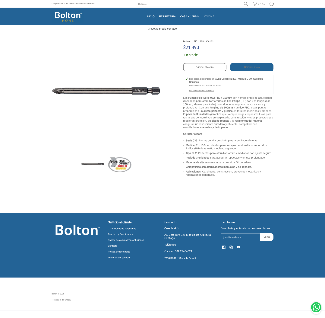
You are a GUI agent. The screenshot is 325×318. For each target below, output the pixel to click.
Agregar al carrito (205, 67)
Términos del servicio (119, 257)
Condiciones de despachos (122, 228)
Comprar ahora (252, 67)
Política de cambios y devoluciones (126, 240)
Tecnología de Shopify (61, 300)
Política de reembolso (119, 251)
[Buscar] (246, 4)
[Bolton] (68, 16)
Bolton (186, 41)
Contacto (112, 246)
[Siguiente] (158, 94)
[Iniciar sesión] (271, 4)
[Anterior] (54, 94)
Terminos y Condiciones (120, 234)
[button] (186, 183)
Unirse (266, 237)
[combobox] (189, 4)
